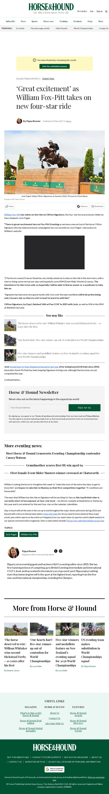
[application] (54, 252)
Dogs (90, 21)
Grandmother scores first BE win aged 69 (54, 465)
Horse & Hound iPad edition (31, 722)
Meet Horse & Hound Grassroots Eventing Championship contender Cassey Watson (53, 455)
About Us (54, 712)
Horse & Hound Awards (78, 714)
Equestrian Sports (28, 78)
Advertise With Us (54, 723)
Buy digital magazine (76, 757)
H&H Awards (61, 28)
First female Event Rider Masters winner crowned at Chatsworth (54, 473)
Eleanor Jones (13, 670)
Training (63, 21)
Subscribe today (50, 513)
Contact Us (54, 718)
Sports (35, 21)
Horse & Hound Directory (78, 722)
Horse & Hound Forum (78, 729)
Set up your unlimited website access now (85, 520)
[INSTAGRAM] (61, 551)
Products (77, 21)
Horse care (48, 21)
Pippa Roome (33, 121)
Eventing (48, 78)
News (23, 21)
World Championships (83, 28)
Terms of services (43, 416)
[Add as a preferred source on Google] (54, 769)
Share (11, 206)
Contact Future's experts (46, 757)
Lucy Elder (37, 666)
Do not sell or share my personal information (74, 762)
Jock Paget (11, 534)
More (100, 21)
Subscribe (10, 21)
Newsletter (99, 206)
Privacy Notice (92, 416)
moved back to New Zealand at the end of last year (34, 366)
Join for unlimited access (54, 66)
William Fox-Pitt (12, 214)
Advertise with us (35, 762)
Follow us (84, 206)
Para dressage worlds (40, 28)
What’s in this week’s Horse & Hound (30, 714)
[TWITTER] (56, 551)
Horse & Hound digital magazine (31, 729)
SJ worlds (20, 28)
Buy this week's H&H (18, 757)
